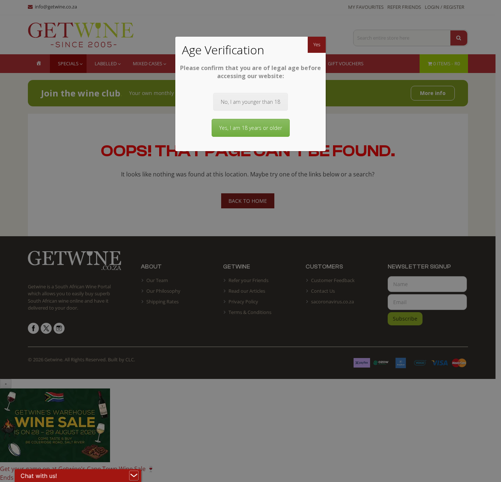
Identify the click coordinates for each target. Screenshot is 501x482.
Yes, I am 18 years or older (250, 127)
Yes (316, 44)
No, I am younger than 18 (250, 101)
